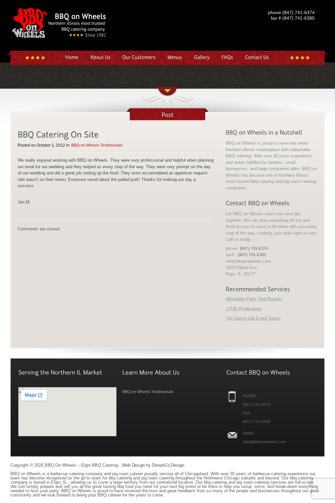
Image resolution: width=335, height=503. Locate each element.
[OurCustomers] (139, 57)
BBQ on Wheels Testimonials (97, 145)
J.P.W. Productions (244, 308)
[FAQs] (227, 57)
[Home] (72, 57)
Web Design (133, 465)
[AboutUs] (100, 57)
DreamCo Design (168, 465)
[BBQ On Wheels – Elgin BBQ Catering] (59, 39)
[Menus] (175, 57)
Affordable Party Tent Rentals (254, 298)
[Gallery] (202, 57)
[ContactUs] (257, 57)
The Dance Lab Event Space (253, 318)
